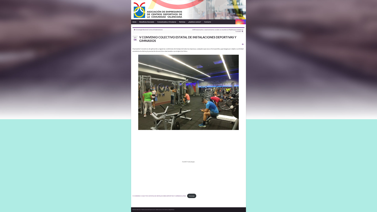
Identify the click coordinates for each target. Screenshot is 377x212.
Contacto (207, 22)
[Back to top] (372, 207)
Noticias (182, 22)
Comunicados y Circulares (166, 22)
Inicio (134, 22)
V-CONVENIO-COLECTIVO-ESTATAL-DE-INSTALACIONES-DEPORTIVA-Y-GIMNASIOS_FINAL (159, 196)
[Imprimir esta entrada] (242, 44)
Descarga (191, 196)
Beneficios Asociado (146, 22)
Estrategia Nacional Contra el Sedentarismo (149, 29)
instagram (240, 22)
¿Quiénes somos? (194, 22)
